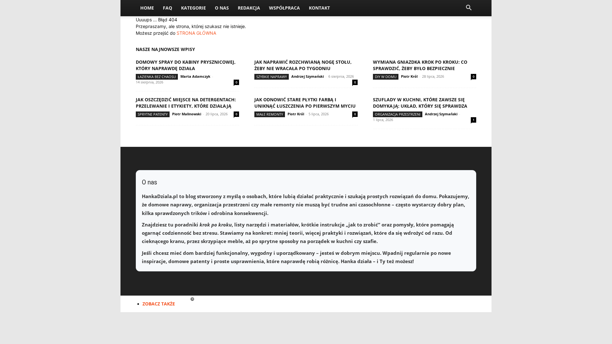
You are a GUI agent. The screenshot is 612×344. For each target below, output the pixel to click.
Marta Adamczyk (195, 76)
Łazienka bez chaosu (157, 76)
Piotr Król (409, 76)
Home (147, 8)
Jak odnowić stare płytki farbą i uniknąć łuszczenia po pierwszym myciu (305, 103)
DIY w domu (386, 76)
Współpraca (284, 8)
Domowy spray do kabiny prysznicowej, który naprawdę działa (186, 65)
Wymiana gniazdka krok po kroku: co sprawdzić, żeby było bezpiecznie (420, 65)
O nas (222, 8)
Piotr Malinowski (186, 113)
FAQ (167, 8)
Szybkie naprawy (271, 76)
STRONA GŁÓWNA (196, 33)
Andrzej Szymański (307, 76)
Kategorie (193, 8)
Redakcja (249, 8)
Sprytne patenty (153, 114)
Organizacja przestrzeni (397, 114)
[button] (468, 8)
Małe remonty (269, 114)
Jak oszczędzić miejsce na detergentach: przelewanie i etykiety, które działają (186, 103)
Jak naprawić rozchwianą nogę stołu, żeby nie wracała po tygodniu (303, 65)
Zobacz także (158, 304)
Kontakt (319, 8)
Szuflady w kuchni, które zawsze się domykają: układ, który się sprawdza (420, 103)
